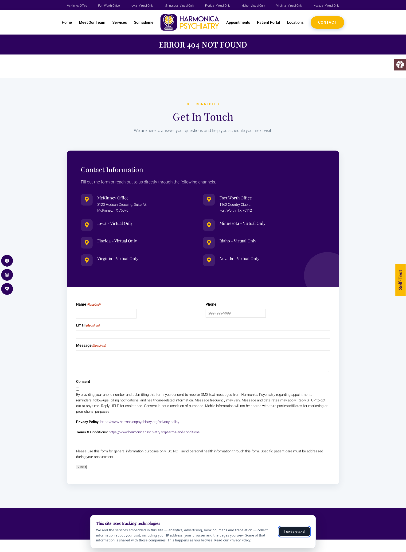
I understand (294, 531)
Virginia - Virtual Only (289, 5)
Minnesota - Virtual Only (179, 5)
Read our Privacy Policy (232, 540)
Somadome (143, 22)
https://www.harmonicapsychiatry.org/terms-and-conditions (154, 432)
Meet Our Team (92, 22)
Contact (327, 22)
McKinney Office (77, 5)
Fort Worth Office (109, 5)
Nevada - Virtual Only (326, 5)
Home (67, 22)
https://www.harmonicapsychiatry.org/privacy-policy (139, 422)
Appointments (238, 22)
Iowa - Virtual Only (142, 5)
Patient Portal (268, 22)
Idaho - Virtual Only (253, 5)
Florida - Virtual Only (217, 5)
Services (119, 22)
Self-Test (400, 280)
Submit (81, 467)
